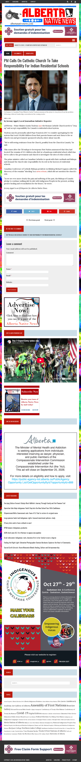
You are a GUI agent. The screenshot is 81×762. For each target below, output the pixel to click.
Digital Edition (35, 713)
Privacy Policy (66, 760)
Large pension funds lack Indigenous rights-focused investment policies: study (29, 518)
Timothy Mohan (19, 731)
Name (8, 269)
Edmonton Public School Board (14, 717)
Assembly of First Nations (48, 705)
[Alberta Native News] (40, 16)
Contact (33, 2)
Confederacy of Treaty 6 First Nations (53, 709)
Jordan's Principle (52, 719)
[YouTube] (75, 1)
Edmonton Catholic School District (51, 713)
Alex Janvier (61, 701)
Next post (48, 220)
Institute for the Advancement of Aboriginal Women (33, 719)
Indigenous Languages (11, 720)
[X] (67, 1)
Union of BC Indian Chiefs (41, 734)
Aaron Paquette (8, 701)
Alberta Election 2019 (18, 701)
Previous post (34, 220)
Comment (10, 252)
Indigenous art (68, 717)
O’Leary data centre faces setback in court (18, 523)
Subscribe (15, 2)
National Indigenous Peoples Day (64, 723)
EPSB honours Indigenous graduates (15, 528)
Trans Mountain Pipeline (30, 731)
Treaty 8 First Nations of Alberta (52, 731)
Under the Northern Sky (26, 734)
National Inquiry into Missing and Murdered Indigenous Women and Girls (24, 725)
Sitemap (74, 760)
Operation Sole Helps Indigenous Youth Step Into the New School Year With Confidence (32, 508)
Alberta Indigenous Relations (33, 701)
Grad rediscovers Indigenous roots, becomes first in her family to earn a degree (30, 538)
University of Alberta (57, 734)
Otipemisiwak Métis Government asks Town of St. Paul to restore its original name (31, 513)
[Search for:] (40, 683)
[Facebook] (71, 1)
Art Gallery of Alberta (21, 705)
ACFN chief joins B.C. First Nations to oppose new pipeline (22, 533)
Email (8, 275)
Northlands (45, 728)
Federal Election (42, 717)
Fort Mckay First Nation (56, 717)
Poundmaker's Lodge (9, 731)
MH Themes (27, 760)
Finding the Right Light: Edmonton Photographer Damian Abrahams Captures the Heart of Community (37, 542)
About (7, 2)
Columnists (17, 53)
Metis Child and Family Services (66, 719)
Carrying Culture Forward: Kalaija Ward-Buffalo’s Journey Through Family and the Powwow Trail (34, 503)
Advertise (24, 2)
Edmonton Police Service (68, 713)
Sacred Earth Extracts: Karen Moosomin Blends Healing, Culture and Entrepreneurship (31, 547)
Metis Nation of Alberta (14, 722)
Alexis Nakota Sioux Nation (49, 701)
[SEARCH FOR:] (65, 45)
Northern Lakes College (31, 728)
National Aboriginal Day (46, 722)
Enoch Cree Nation (30, 717)
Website (9, 282)
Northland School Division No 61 (57, 728)
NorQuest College (15, 728)
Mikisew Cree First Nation (32, 722)
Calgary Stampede (36, 709)
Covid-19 (22, 713)
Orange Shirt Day (70, 728)
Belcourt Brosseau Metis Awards (20, 709)
